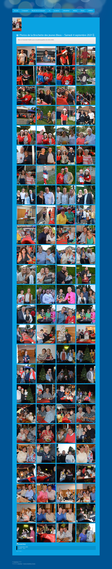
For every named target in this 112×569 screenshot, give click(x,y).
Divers (82, 10)
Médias (75, 10)
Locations (56, 10)
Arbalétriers (16, 562)
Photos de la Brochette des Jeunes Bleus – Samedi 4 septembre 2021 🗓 (56, 35)
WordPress (20, 563)
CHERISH (90, 10)
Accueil (16, 10)
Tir (49, 10)
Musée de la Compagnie (38, 10)
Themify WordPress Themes (29, 563)
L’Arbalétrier (66, 10)
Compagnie (25, 10)
